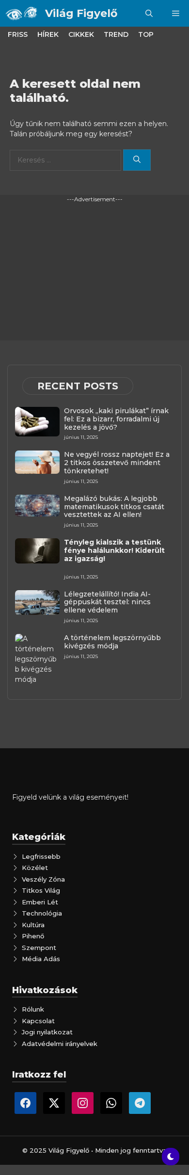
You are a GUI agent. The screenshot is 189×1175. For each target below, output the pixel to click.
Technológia (42, 913)
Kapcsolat (38, 1021)
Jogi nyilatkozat (47, 1032)
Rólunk (33, 1009)
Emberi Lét (40, 902)
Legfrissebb (41, 856)
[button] (149, 13)
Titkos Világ (41, 890)
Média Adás (41, 959)
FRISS (18, 34)
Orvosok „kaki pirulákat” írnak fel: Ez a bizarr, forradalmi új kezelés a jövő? (116, 419)
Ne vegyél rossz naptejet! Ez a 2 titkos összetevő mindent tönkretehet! (117, 462)
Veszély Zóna (43, 879)
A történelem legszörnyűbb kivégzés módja (112, 641)
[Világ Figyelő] (22, 13)
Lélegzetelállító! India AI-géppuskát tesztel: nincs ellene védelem (107, 602)
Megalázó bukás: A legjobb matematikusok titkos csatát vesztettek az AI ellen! (114, 506)
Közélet (35, 867)
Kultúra (33, 925)
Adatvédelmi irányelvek (59, 1043)
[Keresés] (137, 160)
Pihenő (33, 936)
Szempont (39, 947)
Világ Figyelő (81, 13)
